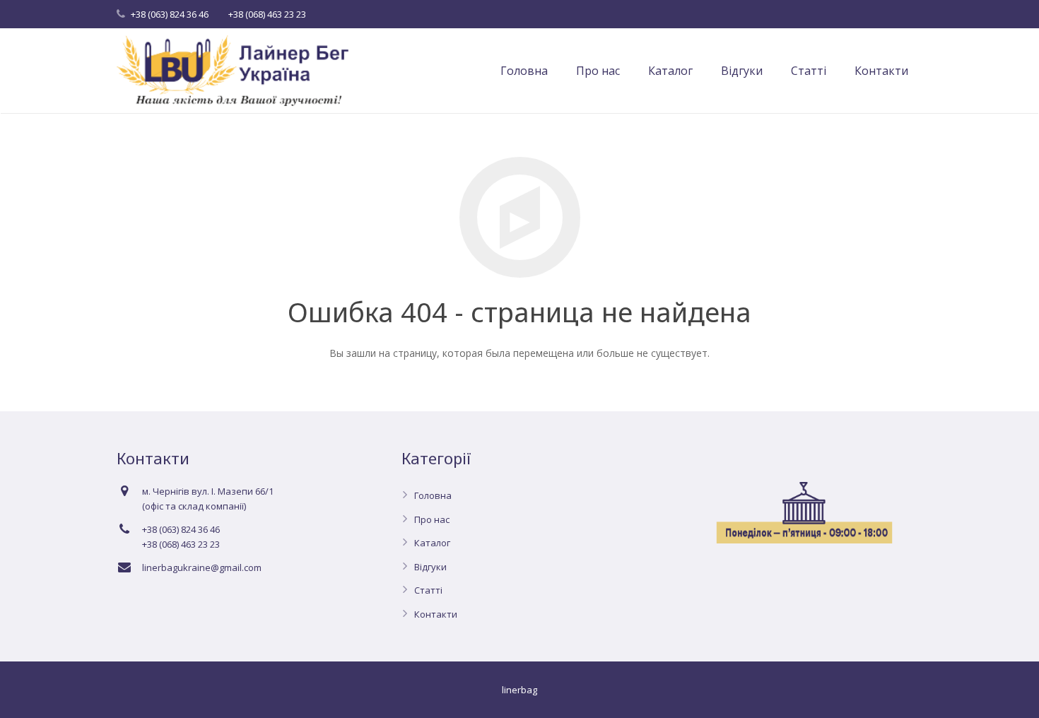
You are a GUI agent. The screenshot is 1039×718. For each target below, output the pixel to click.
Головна (433, 495)
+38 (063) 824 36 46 (170, 14)
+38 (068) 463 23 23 (267, 14)
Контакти (435, 614)
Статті (428, 590)
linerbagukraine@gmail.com (202, 567)
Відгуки (430, 566)
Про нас (432, 519)
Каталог (432, 542)
